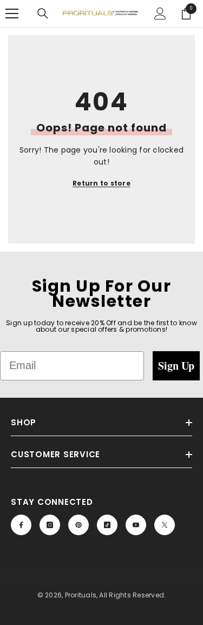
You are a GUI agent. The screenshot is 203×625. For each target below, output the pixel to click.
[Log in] (160, 13)
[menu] (11, 13)
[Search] (42, 13)
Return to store (101, 183)
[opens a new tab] (21, 525)
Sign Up (176, 365)
